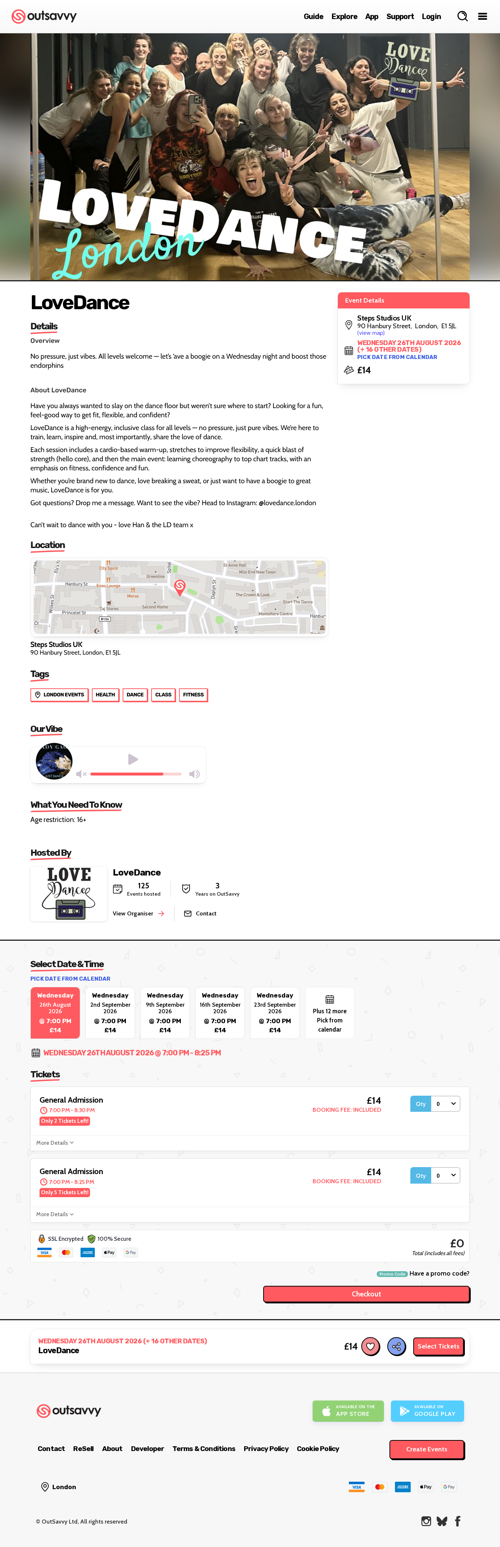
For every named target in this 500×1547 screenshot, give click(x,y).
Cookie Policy (318, 1448)
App (371, 16)
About (112, 1448)
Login (431, 16)
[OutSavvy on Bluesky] (442, 1521)
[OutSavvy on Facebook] (457, 1521)
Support (400, 16)
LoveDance (137, 872)
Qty (421, 1103)
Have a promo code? (425, 1273)
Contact (51, 1448)
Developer (147, 1448)
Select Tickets (438, 1347)
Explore (344, 16)
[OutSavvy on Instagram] (426, 1521)
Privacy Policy (266, 1448)
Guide (314, 16)
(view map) (371, 332)
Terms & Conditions (203, 1448)
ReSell (83, 1448)
